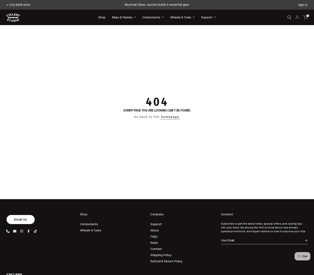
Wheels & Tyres (90, 230)
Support (156, 224)
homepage (170, 117)
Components (89, 224)
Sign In (302, 5)
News (154, 243)
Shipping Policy (161, 255)
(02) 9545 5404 (20, 5)
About (154, 230)
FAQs (153, 236)
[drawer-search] (289, 17)
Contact (156, 249)
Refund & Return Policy (166, 261)
